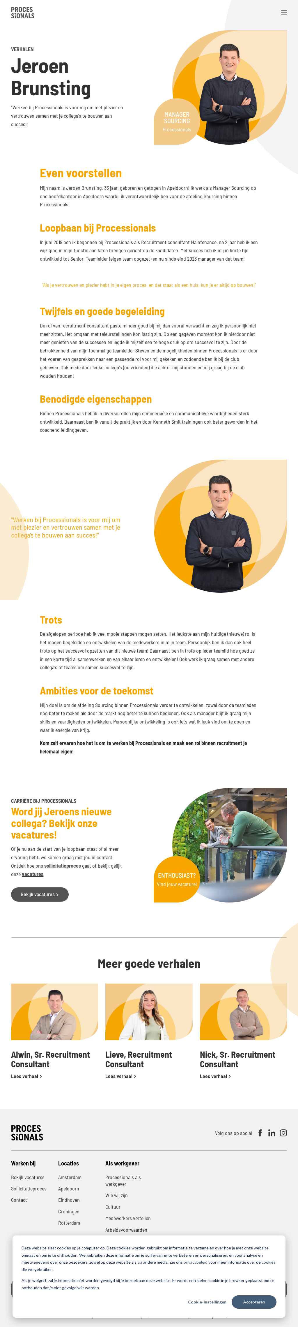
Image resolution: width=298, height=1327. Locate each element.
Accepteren (254, 1301)
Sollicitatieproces (29, 1188)
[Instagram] (283, 1132)
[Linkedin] (271, 1132)
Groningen (68, 1211)
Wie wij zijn (116, 1195)
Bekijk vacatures (38, 894)
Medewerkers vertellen (128, 1218)
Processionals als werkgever (123, 1180)
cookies (269, 1262)
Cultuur (112, 1207)
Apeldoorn (68, 1188)
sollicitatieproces (62, 865)
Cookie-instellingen (207, 1301)
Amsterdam (69, 1177)
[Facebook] (260, 1132)
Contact (19, 1200)
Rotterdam (69, 1222)
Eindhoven (69, 1200)
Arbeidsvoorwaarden (126, 1229)
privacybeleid (195, 1262)
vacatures (32, 874)
